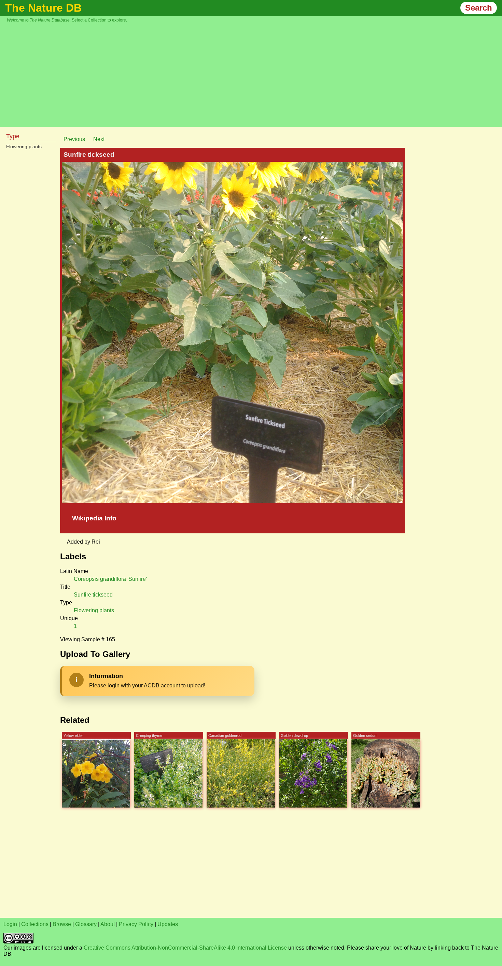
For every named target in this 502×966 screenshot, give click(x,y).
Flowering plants (24, 146)
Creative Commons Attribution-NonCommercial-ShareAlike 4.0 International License (185, 948)
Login (10, 924)
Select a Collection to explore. (99, 20)
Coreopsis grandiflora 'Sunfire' (110, 579)
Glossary (86, 924)
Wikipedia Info (94, 518)
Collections (34, 924)
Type (12, 136)
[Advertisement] (254, 74)
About (107, 924)
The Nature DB (43, 8)
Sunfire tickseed (93, 595)
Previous (74, 139)
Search (478, 7)
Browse (62, 924)
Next (98, 139)
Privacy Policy (136, 924)
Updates (167, 924)
